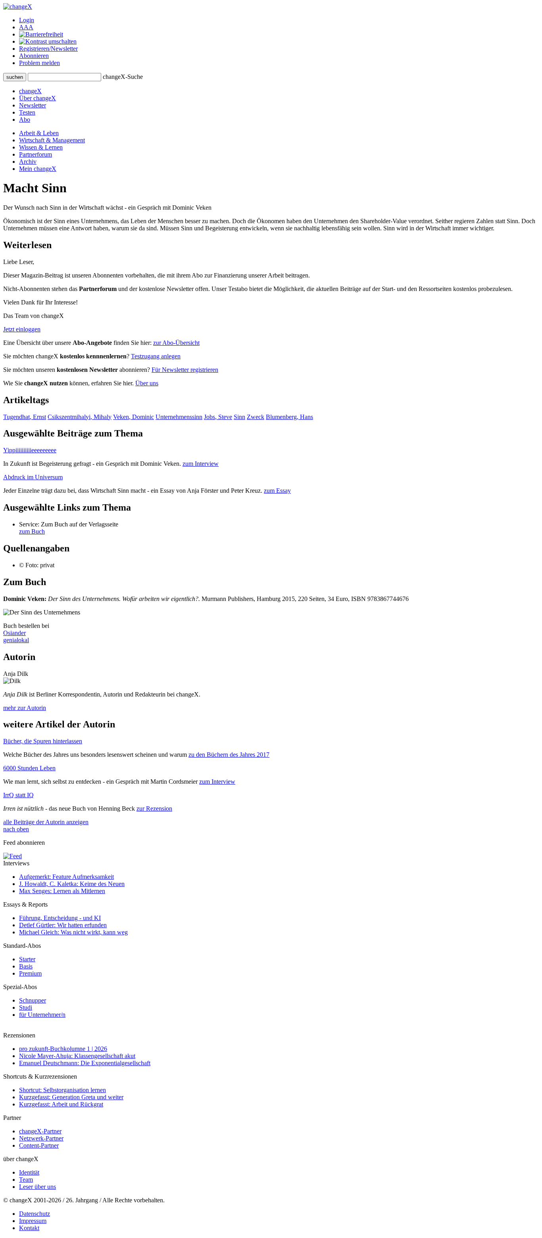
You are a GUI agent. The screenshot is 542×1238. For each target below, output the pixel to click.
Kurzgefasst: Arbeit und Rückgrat (61, 1104)
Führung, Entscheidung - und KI (60, 918)
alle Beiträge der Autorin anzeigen (45, 822)
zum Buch (32, 531)
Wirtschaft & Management (52, 140)
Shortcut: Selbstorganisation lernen (62, 1090)
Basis (26, 966)
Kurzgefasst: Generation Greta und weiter (71, 1097)
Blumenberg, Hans (289, 416)
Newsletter (32, 105)
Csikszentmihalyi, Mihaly (79, 416)
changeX (30, 91)
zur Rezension (154, 808)
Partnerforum (35, 154)
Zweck (255, 416)
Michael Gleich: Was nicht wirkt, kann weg (73, 932)
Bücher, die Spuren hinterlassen (42, 741)
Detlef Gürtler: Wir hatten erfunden (63, 925)
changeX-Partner (40, 1131)
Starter (27, 959)
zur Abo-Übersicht (176, 342)
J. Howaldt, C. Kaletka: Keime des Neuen (72, 883)
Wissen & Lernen (41, 147)
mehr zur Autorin (24, 707)
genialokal (16, 640)
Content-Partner (39, 1145)
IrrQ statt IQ (18, 795)
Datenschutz (34, 1213)
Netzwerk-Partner (41, 1138)
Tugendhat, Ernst (24, 416)
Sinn (239, 416)
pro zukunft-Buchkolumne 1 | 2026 (63, 1048)
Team (26, 1179)
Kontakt (29, 1228)
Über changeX (37, 98)
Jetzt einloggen (21, 329)
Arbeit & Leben (39, 133)
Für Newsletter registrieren (185, 369)
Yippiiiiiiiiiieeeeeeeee (29, 450)
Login (26, 20)
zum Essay (277, 490)
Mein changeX (37, 168)
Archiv (28, 161)
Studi (25, 1007)
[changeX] (17, 6)
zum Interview (201, 463)
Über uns (146, 383)
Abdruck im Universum (33, 477)
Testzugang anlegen (156, 356)
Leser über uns (37, 1186)
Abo (24, 119)
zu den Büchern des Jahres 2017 (228, 754)
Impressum (32, 1220)
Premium (30, 973)
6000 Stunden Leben (29, 768)
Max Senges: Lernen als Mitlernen (62, 891)
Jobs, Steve (218, 416)
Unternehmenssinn (179, 416)
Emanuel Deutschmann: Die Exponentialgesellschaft (84, 1063)
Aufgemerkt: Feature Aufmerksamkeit (66, 876)
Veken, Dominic (133, 416)
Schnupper (32, 1000)
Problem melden (39, 62)
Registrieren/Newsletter (48, 48)
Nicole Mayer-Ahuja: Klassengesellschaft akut (77, 1055)
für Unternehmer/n (42, 1014)
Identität (29, 1172)
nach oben (16, 829)
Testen (27, 112)
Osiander (14, 633)
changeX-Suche (123, 76)
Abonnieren (34, 55)
